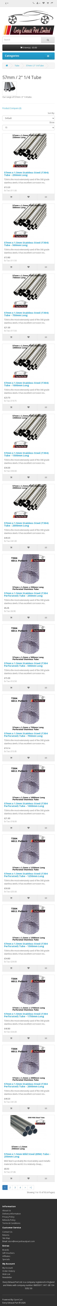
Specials (6, 1259)
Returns (5, 1235)
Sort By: (51, 113)
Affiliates (6, 1256)
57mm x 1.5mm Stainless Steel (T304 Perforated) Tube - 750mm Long (26, 735)
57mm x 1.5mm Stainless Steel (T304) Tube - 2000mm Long (26, 524)
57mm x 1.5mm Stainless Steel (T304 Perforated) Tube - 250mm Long (26, 594)
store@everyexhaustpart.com (21, 1241)
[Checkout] (52, 3)
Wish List (6, 1274)
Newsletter (7, 1277)
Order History (8, 1271)
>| (31, 1187)
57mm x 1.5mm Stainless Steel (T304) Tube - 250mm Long (26, 174)
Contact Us (7, 1232)
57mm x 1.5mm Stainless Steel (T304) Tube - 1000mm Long (26, 384)
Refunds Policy (8, 1220)
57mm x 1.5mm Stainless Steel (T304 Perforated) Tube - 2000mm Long (26, 1085)
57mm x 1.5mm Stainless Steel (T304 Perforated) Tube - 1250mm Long (26, 875)
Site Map (6, 1238)
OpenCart (18, 1299)
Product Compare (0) (11, 108)
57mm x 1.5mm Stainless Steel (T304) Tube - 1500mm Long (26, 454)
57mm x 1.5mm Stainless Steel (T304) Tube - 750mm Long (26, 314)
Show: (52, 122)
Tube (17, 65)
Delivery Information (11, 1213)
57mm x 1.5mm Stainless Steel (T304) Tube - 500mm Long (26, 244)
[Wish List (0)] (43, 3)
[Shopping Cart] (48, 3)
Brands (5, 1250)
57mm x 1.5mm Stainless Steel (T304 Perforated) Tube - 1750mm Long (26, 1015)
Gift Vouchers (8, 1253)
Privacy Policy (8, 1217)
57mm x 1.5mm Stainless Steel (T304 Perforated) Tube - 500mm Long (26, 664)
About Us (6, 1210)
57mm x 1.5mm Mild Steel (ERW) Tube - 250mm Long (27, 1155)
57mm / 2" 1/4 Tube (35, 65)
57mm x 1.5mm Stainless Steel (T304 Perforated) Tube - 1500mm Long (26, 945)
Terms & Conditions (11, 1223)
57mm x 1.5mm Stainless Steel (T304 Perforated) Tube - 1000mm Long (26, 805)
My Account (7, 1268)
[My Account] (38, 3)
